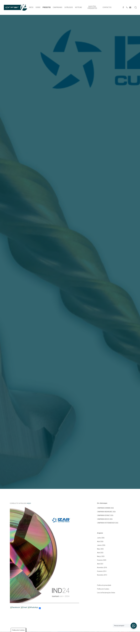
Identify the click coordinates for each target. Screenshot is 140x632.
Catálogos (60, 259)
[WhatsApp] (32, 608)
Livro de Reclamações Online (106, 593)
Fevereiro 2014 (101, 571)
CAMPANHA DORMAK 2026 (105, 508)
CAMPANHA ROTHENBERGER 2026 (107, 523)
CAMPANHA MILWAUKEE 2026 (106, 512)
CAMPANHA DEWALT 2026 (105, 515)
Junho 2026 (100, 538)
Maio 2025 (100, 549)
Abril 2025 (100, 553)
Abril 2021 (100, 564)
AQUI (29, 503)
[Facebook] (15, 608)
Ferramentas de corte (75, 259)
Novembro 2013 (102, 575)
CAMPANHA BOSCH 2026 (105, 519)
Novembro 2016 (102, 567)
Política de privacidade (104, 585)
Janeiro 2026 (101, 545)
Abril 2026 (100, 541)
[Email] (23, 608)
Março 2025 (100, 556)
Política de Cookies (103, 589)
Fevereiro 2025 (101, 560)
